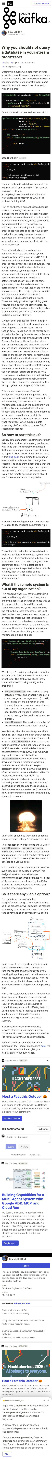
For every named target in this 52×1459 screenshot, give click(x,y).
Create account (41, 3)
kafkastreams (28, 62)
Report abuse (35, 1155)
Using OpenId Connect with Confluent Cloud (23, 1322)
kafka (6, 62)
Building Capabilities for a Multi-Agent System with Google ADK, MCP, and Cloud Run (23, 1201)
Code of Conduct (18, 1155)
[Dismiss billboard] (48, 1400)
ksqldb (15, 62)
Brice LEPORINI (15, 32)
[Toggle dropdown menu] (48, 1060)
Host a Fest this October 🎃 (24, 1096)
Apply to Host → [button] (12, 1118)
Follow (26, 1266)
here (43, 1046)
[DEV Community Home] (10, 3)
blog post (14, 457)
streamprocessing (12, 66)
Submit (11, 1147)
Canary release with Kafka (15, 1312)
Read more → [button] (10, 1243)
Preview (24, 1147)
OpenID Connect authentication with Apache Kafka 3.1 (23, 1334)
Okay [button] (7, 1454)
